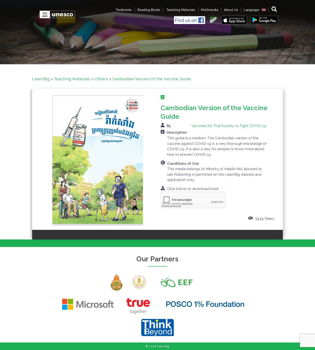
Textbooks (124, 10)
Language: (252, 10)
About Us (231, 10)
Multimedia (209, 10)
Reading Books (149, 10)
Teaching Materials (180, 10)
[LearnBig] (55, 14)
